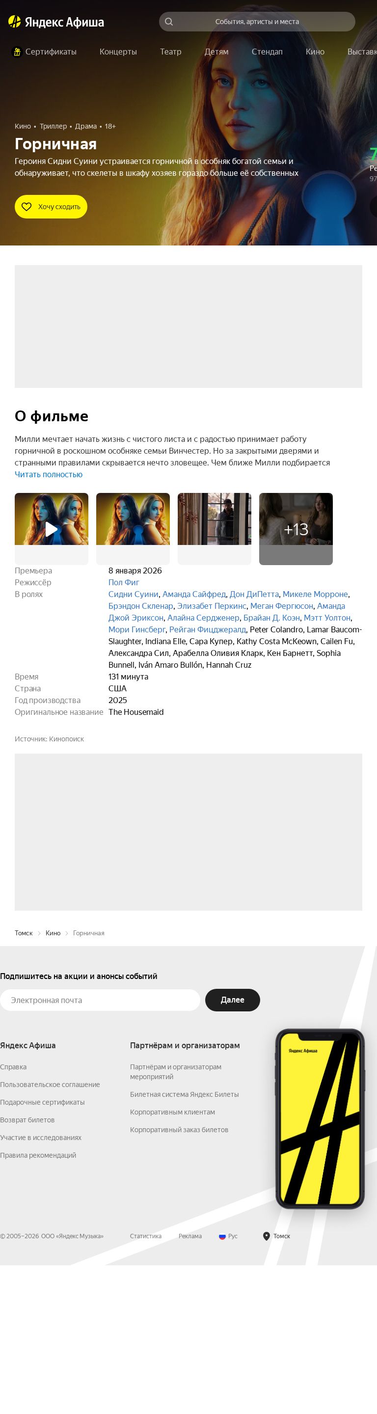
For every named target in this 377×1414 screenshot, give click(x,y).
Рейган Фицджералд (207, 629)
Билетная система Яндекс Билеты (184, 1243)
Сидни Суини (133, 594)
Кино (53, 1082)
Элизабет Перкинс (211, 606)
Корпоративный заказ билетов (179, 1278)
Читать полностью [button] (48, 474)
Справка (13, 1216)
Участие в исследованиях (40, 1286)
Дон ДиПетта (254, 594)
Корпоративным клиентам (172, 1261)
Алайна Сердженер (203, 618)
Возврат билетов (27, 1269)
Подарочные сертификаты (42, 1251)
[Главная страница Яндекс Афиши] (14, 21)
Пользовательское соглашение (50, 1233)
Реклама (190, 1385)
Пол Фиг (123, 582)
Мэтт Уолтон (327, 618)
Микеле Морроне (315, 594)
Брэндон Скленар (140, 606)
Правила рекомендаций (38, 1304)
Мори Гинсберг (136, 629)
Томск (24, 1082)
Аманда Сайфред (194, 594)
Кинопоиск (66, 739)
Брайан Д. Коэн (271, 618)
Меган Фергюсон (281, 606)
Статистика (146, 1385)
